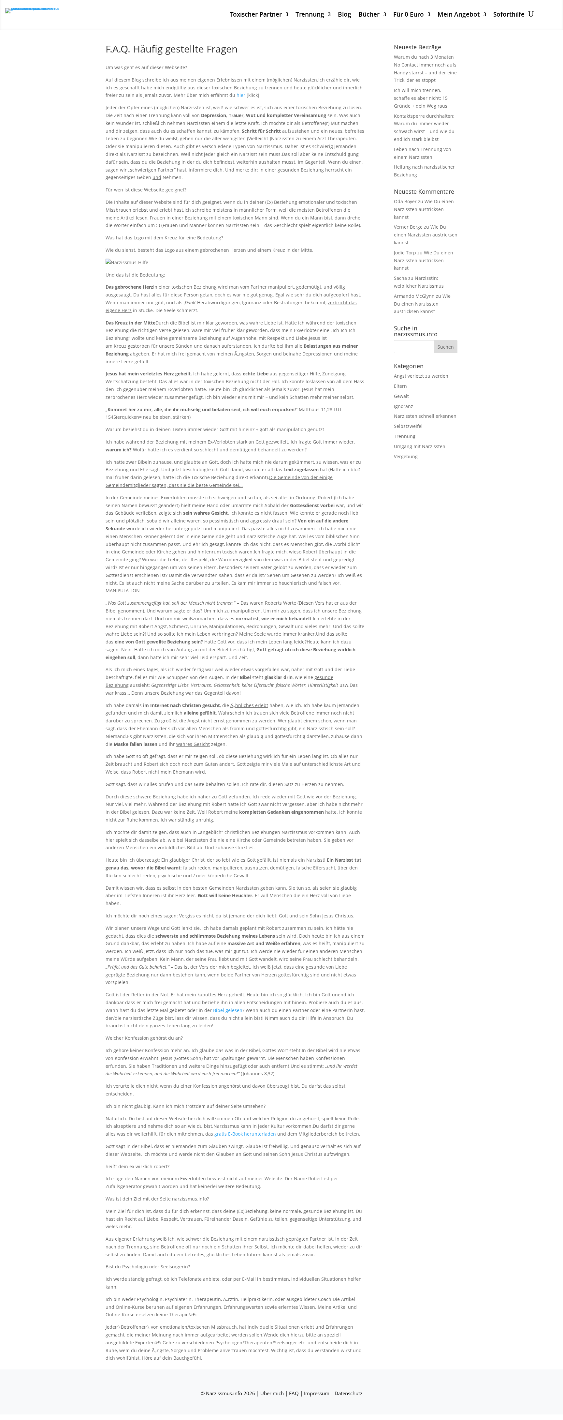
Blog (344, 15)
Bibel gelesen (227, 1010)
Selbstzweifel (408, 426)
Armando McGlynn (414, 296)
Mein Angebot (459, 15)
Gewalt (401, 396)
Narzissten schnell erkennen (425, 416)
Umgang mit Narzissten (419, 446)
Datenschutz (348, 1393)
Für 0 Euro (408, 15)
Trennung (310, 15)
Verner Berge (408, 227)
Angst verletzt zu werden (421, 376)
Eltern (400, 386)
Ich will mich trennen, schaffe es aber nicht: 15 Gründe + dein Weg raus (421, 98)
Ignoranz (403, 406)
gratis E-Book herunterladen (245, 1134)
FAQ (294, 1393)
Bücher (369, 15)
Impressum (316, 1393)
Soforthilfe (509, 15)
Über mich (272, 1393)
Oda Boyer (405, 201)
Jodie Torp (405, 252)
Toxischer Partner (256, 15)
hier (241, 95)
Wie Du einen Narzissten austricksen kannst (424, 209)
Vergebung (406, 456)
